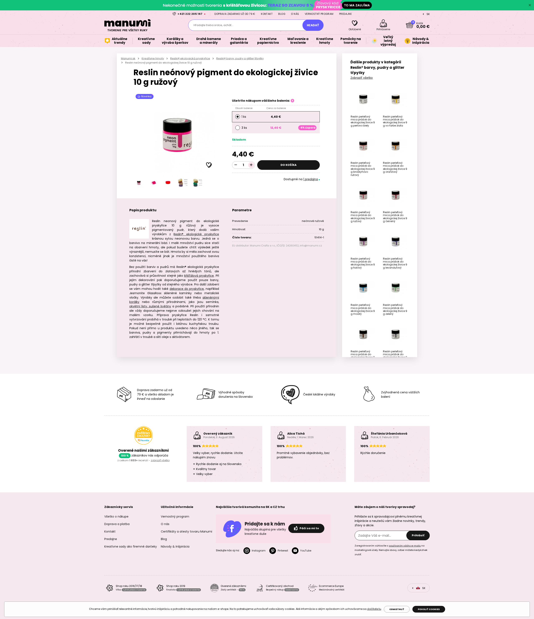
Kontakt (267, 14)
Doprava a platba (117, 524)
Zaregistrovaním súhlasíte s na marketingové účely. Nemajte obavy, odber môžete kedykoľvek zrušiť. (391, 550)
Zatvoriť (530, 5)
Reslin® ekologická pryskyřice (190, 58)
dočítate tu (374, 609)
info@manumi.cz (311, 245)
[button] (209, 165)
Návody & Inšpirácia (175, 546)
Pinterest (283, 550)
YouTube (305, 550)
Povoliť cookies (429, 609)
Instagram (259, 550)
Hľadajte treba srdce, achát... (213, 25)
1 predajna (310, 179)
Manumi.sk (128, 58)
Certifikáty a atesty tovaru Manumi (186, 531)
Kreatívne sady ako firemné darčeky (130, 546)
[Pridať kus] (251, 165)
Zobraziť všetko (361, 78)
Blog (281, 14)
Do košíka (289, 165)
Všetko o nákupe (116, 516)
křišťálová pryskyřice (199, 276)
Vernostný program (319, 14)
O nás (295, 14)
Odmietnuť (396, 609)
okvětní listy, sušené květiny (150, 306)
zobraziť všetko (160, 460)
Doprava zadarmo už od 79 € (234, 14)
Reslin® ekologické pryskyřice (196, 234)
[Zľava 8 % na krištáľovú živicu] (267, 5)
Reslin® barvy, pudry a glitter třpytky (240, 58)
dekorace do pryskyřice (187, 289)
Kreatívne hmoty (153, 58)
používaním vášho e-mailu (405, 545)
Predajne (345, 14)
